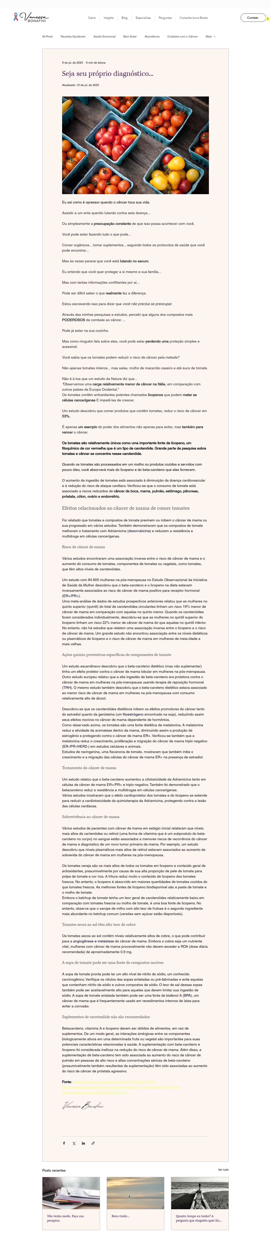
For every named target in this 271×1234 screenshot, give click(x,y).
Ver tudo (223, 1169)
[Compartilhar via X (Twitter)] (74, 1143)
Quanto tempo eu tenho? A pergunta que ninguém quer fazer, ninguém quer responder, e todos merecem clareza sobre (199, 1218)
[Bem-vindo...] (135, 1193)
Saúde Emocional (104, 36)
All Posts (47, 36)
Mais (209, 36)
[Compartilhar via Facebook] (64, 1143)
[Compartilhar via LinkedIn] (83, 1143)
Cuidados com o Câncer (182, 36)
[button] (267, 18)
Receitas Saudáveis (73, 36)
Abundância (152, 36)
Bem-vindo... (121, 1216)
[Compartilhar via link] (93, 1143)
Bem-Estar (130, 36)
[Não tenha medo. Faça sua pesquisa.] (71, 1193)
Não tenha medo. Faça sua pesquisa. (65, 1218)
